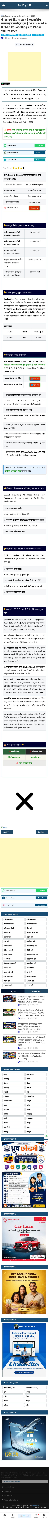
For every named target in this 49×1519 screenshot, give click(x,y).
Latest (13, 991)
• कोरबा (28, 1109)
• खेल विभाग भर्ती (8, 976)
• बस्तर (28, 1079)
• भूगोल (27, 1405)
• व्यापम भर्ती (6, 981)
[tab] (12, 991)
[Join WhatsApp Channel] (46, 1136)
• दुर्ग (27, 1092)
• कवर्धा (5, 1105)
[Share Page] (46, 1142)
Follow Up (42, 905)
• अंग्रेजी (27, 1392)
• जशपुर (28, 1100)
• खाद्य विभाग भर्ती (31, 959)
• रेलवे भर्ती (6, 941)
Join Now (40, 145)
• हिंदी (4, 1392)
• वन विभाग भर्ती (30, 941)
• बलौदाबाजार (30, 1074)
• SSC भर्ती (29, 985)
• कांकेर (28, 1105)
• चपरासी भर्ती (7, 967)
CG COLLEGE (25, 35)
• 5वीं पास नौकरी (8, 919)
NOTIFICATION (38, 35)
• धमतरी (5, 1092)
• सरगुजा (28, 1131)
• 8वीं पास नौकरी (31, 919)
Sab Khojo (35, 1505)
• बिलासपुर (6, 1087)
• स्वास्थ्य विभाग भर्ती (32, 932)
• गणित (5, 1396)
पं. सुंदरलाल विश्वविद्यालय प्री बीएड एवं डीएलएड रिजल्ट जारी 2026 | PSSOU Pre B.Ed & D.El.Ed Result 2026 (31, 1013)
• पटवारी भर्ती (6, 937)
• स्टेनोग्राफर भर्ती (31, 976)
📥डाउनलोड (34, 208)
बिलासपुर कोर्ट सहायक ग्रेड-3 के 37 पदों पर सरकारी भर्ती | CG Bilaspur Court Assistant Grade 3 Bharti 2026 (31, 999)
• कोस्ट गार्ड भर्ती (7, 954)
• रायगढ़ (5, 1122)
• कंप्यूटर (27, 1400)
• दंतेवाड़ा (28, 1087)
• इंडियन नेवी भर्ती (8, 950)
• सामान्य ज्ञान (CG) (9, 1387)
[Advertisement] (24, 66)
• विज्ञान (27, 1396)
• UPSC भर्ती (30, 981)
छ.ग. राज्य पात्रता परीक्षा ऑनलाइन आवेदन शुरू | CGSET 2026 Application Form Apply (31, 1056)
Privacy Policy (9, 1487)
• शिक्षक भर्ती (6, 932)
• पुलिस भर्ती (29, 937)
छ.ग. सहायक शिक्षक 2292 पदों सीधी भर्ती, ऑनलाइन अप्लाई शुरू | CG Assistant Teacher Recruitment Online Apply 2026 (31, 1041)
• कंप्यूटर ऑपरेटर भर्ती (9, 963)
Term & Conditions (11, 1500)
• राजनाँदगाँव (6, 1127)
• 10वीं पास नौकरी (8, 923)
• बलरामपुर (6, 1079)
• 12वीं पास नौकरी (31, 923)
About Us (7, 1491)
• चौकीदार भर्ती (30, 967)
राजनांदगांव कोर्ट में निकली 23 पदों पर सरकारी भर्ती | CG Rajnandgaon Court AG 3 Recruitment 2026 (30, 1026)
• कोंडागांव (6, 1109)
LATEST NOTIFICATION (9, 35)
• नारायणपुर (29, 1118)
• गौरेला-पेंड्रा (30, 1096)
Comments (36, 991)
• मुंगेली (5, 1118)
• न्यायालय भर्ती (7, 945)
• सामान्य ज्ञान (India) (31, 1387)
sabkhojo (6, 38)
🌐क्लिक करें (35, 379)
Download (40, 160)
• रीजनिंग (5, 1400)
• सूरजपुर (5, 1131)
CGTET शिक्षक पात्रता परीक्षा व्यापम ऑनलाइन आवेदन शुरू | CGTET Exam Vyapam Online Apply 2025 (8, 832)
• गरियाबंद (6, 1096)
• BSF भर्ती (29, 950)
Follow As (40, 152)
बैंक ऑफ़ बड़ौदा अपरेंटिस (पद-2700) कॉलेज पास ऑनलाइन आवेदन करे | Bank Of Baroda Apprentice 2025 (43, 832)
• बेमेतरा (5, 1083)
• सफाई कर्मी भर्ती (8, 972)
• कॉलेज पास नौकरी (8, 928)
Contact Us (8, 1495)
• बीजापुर (28, 1083)
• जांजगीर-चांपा (7, 1100)
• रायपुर (28, 1122)
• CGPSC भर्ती (7, 985)
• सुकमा (28, 1127)
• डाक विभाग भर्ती (31, 963)
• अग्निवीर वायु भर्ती (31, 945)
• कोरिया (5, 1114)
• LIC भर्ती (29, 972)
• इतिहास (5, 1405)
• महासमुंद (29, 1114)
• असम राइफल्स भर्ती (32, 954)
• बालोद (5, 1074)
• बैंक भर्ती (29, 928)
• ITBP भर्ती (6, 959)
